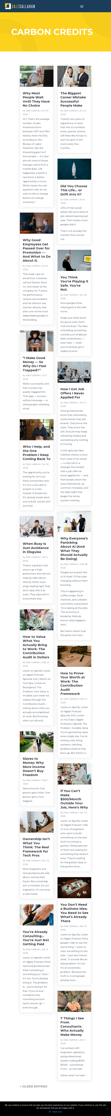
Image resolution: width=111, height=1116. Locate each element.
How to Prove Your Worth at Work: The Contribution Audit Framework (72, 683)
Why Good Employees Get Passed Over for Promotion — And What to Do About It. (37, 250)
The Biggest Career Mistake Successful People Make (73, 99)
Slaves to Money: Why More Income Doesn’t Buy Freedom (34, 767)
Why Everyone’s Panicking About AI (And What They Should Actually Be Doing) (74, 548)
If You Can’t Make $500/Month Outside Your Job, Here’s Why (74, 799)
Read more (57, 1112)
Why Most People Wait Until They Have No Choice (36, 99)
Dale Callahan (33, 110)
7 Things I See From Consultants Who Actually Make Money (72, 1026)
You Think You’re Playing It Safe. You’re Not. (74, 283)
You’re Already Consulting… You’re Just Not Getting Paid (36, 938)
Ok (50, 1112)
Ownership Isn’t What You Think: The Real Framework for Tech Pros (36, 847)
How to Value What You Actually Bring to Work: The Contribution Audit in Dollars (36, 647)
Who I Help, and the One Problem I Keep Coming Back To (36, 453)
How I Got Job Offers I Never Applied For (72, 393)
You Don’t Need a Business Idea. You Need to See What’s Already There (74, 913)
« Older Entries (33, 1086)
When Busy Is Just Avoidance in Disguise (36, 548)
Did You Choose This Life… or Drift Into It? (73, 190)
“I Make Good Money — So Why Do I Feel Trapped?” (34, 364)
